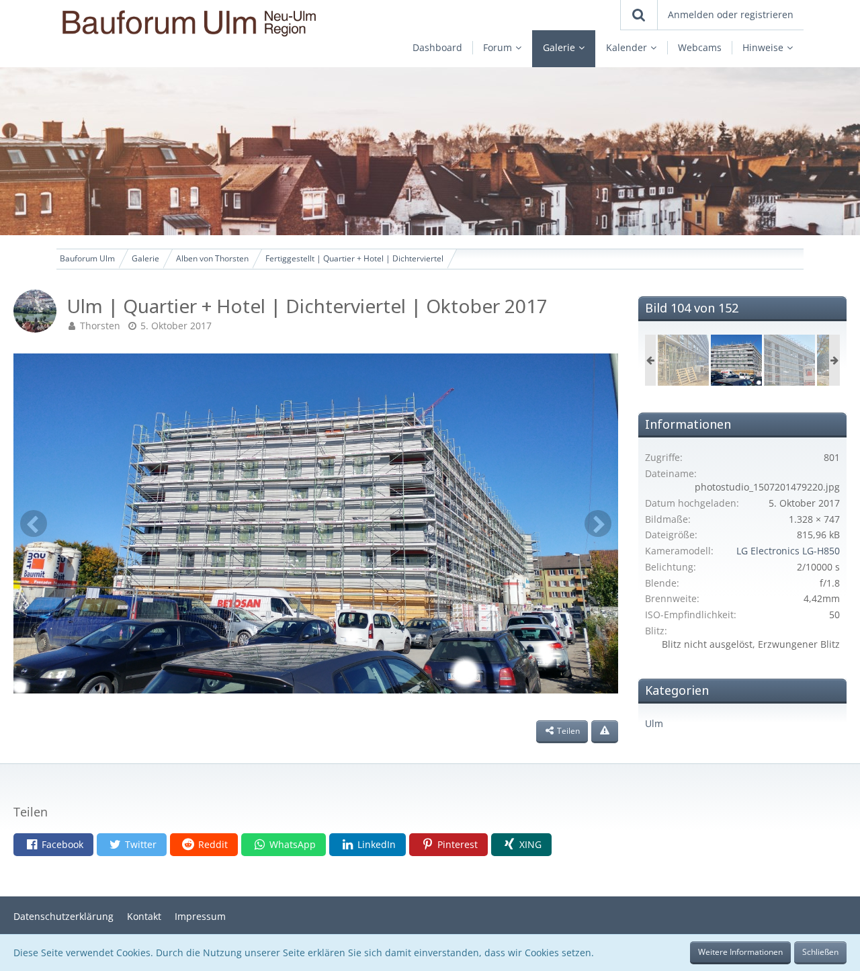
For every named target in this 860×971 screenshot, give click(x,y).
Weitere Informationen (740, 952)
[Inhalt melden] (604, 731)
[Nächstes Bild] (598, 523)
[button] (53, 844)
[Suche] (639, 15)
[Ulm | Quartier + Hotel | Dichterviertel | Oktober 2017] (683, 360)
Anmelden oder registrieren (730, 14)
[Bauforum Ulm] (203, 23)
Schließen (820, 952)
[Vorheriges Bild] (33, 523)
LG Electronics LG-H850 (788, 550)
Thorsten (100, 325)
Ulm (654, 723)
